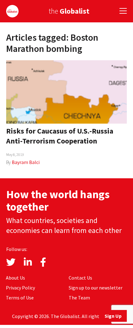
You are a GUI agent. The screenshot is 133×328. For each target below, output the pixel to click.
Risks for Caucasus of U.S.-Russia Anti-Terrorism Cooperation (59, 136)
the (69, 11)
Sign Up (113, 316)
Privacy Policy (20, 288)
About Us (15, 278)
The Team (79, 297)
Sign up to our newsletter (95, 288)
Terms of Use (20, 297)
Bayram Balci (26, 162)
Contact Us (80, 278)
